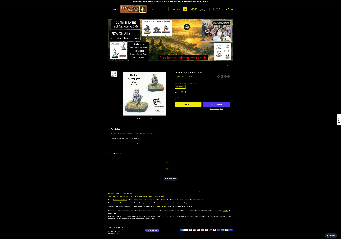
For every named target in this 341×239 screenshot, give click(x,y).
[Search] (185, 9)
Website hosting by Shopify (114, 233)
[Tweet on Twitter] (225, 76)
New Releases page (197, 191)
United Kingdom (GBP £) (114, 227)
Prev (225, 66)
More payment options (216, 109)
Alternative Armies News (122, 193)
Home (109, 66)
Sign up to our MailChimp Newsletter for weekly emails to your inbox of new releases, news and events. (136, 196)
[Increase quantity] (192, 98)
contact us (225, 210)
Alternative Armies (179, 76)
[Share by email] (228, 76)
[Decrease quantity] (183, 98)
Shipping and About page (120, 199)
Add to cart (188, 104)
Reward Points (124, 203)
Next (230, 66)
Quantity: (177, 98)
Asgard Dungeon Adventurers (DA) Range (122, 66)
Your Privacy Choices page (159, 206)
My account (216, 10)
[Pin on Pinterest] (222, 76)
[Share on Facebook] (218, 76)
